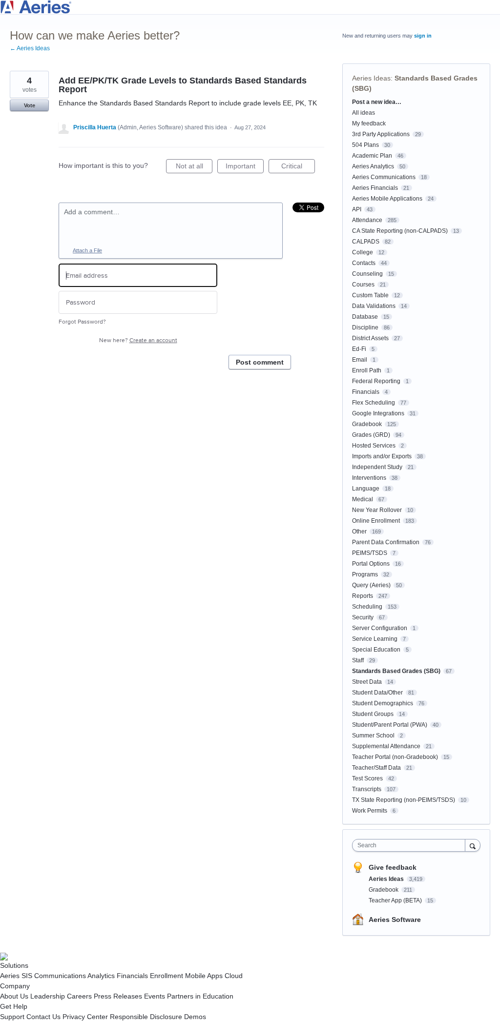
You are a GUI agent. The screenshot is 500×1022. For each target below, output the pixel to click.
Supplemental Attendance (386, 746)
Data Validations (374, 306)
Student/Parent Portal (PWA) (389, 724)
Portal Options (371, 563)
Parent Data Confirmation (385, 542)
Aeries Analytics (373, 166)
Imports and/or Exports (382, 456)
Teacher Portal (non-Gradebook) (395, 757)
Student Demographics (382, 703)
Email (359, 359)
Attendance (367, 220)
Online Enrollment (376, 520)
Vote (29, 105)
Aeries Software (395, 919)
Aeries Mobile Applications (387, 198)
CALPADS (365, 241)
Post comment (260, 362)
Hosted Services (374, 445)
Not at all (194, 167)
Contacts (363, 263)
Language (365, 488)
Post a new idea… (376, 102)
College (362, 252)
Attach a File (87, 250)
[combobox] (411, 845)
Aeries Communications (384, 177)
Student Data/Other (377, 692)
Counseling (367, 273)
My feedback (369, 123)
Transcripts (366, 789)
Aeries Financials (375, 187)
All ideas (363, 112)
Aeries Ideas (371, 78)
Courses (363, 284)
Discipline (365, 327)
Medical (362, 499)
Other (359, 531)
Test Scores (367, 778)
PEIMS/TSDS (369, 553)
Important (245, 167)
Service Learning (374, 638)
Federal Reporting (376, 381)
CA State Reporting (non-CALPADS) (400, 230)
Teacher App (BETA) (396, 900)
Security (363, 617)
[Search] (472, 845)
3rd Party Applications (381, 134)
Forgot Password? (82, 322)
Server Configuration (379, 628)
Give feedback (393, 867)
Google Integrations (378, 413)
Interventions (369, 477)
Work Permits (369, 810)
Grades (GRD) (371, 434)
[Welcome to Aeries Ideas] (250, 7)
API (356, 209)
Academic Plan (372, 155)
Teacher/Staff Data (376, 767)
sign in (423, 36)
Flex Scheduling (373, 402)
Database (365, 316)
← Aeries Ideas (30, 48)
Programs (365, 574)
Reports (362, 596)
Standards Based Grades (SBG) (396, 671)
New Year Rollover (377, 510)
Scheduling (367, 606)
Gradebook (367, 424)
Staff (358, 660)
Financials (365, 391)
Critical (298, 167)
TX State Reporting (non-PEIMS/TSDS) (403, 800)
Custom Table (370, 295)
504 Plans (365, 145)
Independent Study (377, 467)
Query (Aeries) (371, 585)
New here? (138, 340)
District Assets (370, 338)
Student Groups (373, 714)
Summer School (373, 735)
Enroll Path (366, 370)
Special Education (376, 649)
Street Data (367, 681)
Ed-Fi (359, 349)
